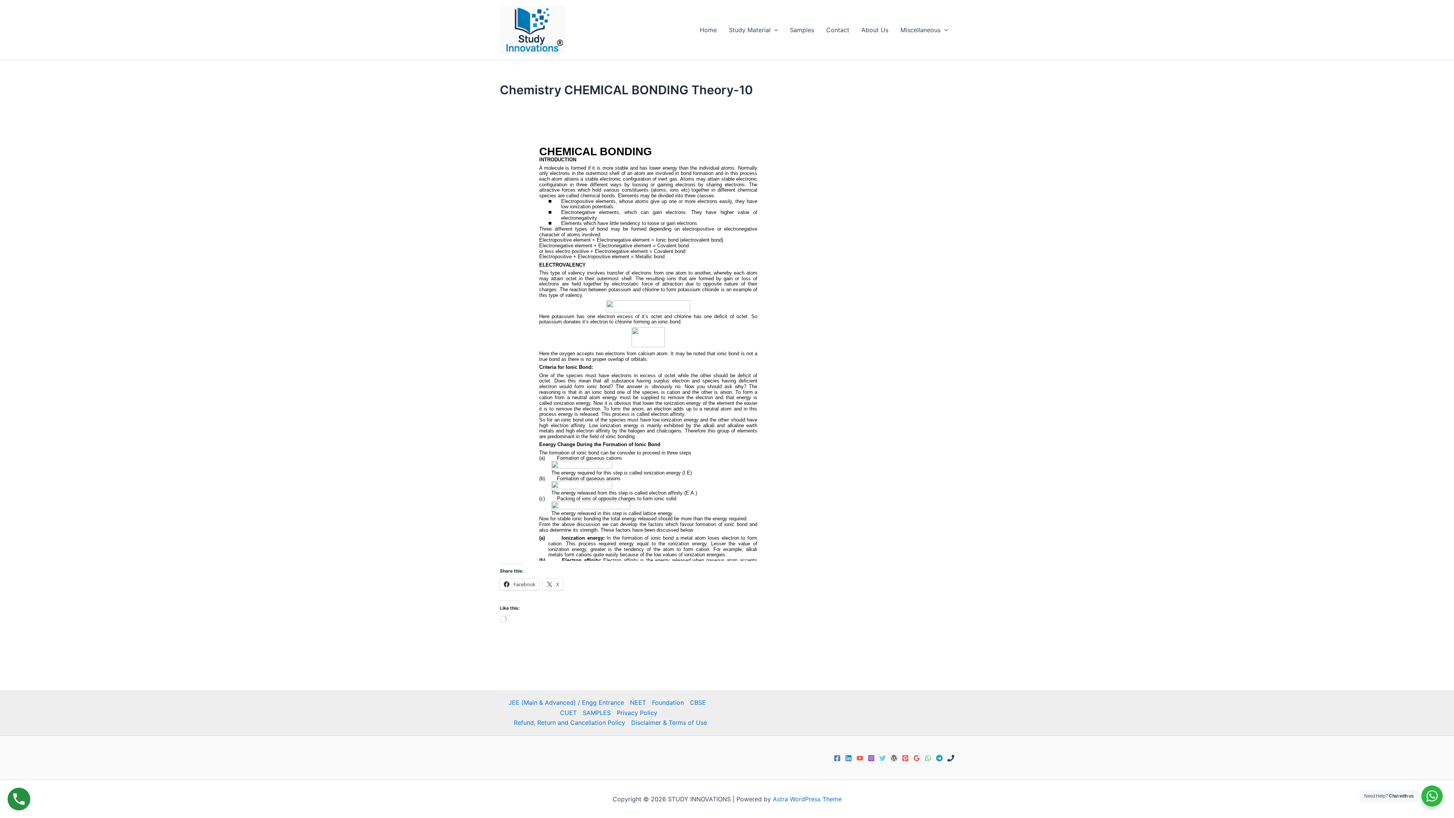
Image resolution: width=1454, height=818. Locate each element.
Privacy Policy (637, 713)
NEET (638, 702)
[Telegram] (939, 758)
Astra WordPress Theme (807, 799)
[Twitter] (882, 758)
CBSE (698, 702)
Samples (802, 30)
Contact (837, 30)
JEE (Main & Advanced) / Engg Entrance (566, 702)
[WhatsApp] (928, 758)
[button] (774, 30)
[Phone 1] (950, 758)
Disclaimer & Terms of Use (669, 722)
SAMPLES (597, 713)
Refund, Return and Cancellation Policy (569, 722)
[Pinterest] (905, 758)
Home (708, 30)
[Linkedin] (848, 758)
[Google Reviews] (916, 758)
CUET (568, 713)
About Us (874, 30)
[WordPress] (894, 758)
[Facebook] (837, 758)
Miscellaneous (920, 30)
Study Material (750, 30)
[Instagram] (871, 758)
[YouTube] (859, 758)
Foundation (668, 702)
